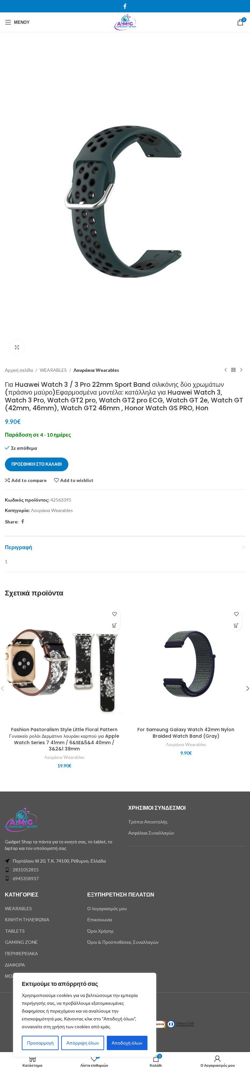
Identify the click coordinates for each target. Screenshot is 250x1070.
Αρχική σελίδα (19, 370)
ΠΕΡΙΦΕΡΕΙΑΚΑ (21, 953)
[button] (114, 625)
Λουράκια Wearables (96, 370)
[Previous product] (225, 370)
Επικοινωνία (99, 919)
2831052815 (26, 869)
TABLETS (15, 931)
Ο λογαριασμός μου (107, 908)
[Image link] (21, 819)
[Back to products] (233, 370)
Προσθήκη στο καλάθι (36, 464)
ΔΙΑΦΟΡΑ (15, 965)
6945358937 (26, 878)
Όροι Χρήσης (100, 931)
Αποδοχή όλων (127, 1043)
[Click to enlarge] (17, 347)
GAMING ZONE (21, 942)
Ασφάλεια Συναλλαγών (151, 833)
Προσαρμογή (40, 1043)
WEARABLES (53, 370)
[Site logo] (125, 21)
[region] (84, 1015)
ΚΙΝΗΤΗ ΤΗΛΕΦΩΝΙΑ (27, 919)
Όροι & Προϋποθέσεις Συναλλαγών (123, 942)
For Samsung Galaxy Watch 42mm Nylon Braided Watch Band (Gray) (185, 732)
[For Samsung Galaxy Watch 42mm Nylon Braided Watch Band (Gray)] (186, 664)
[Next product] (241, 370)
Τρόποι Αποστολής (148, 821)
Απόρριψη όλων (82, 1043)
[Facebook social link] (125, 6)
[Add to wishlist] (114, 614)
